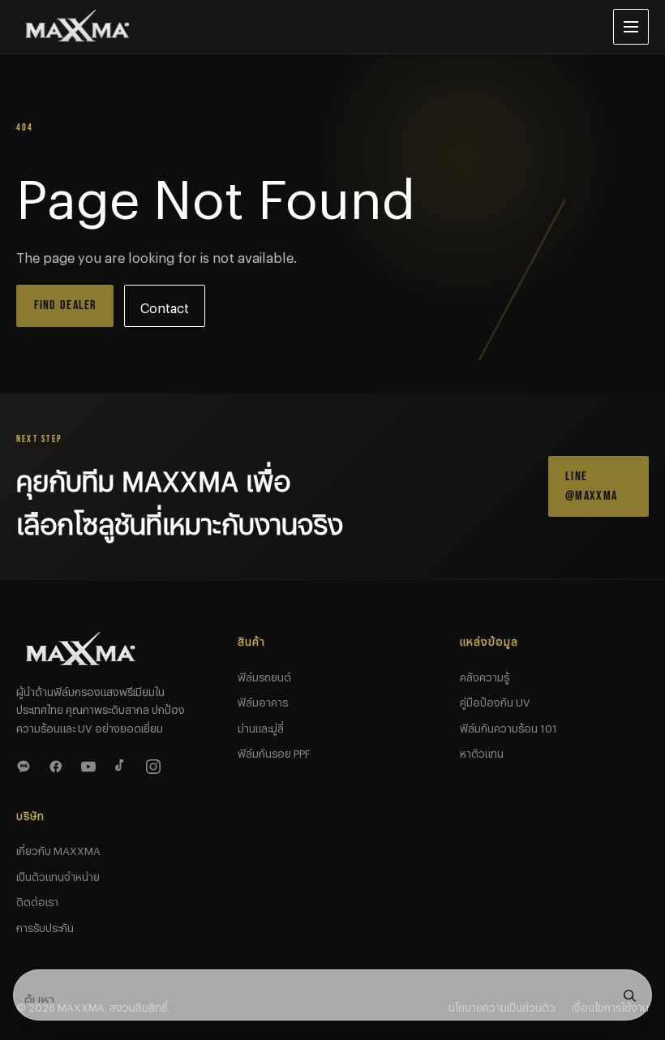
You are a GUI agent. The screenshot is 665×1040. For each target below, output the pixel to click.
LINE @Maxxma (591, 486)
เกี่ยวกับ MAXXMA (58, 848)
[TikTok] (123, 764)
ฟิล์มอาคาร (263, 700)
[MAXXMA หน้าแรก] (301, 27)
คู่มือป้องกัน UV (495, 700)
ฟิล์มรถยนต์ (264, 675)
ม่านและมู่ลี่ (261, 726)
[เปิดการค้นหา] (629, 995)
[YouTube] (91, 764)
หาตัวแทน (482, 751)
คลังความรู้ (484, 675)
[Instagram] (155, 764)
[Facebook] (58, 764)
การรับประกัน (45, 926)
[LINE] (26, 764)
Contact (164, 305)
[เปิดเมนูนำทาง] (631, 27)
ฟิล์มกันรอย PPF (274, 751)
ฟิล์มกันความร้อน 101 (508, 726)
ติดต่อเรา (37, 900)
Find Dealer (65, 305)
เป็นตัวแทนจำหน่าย (58, 874)
